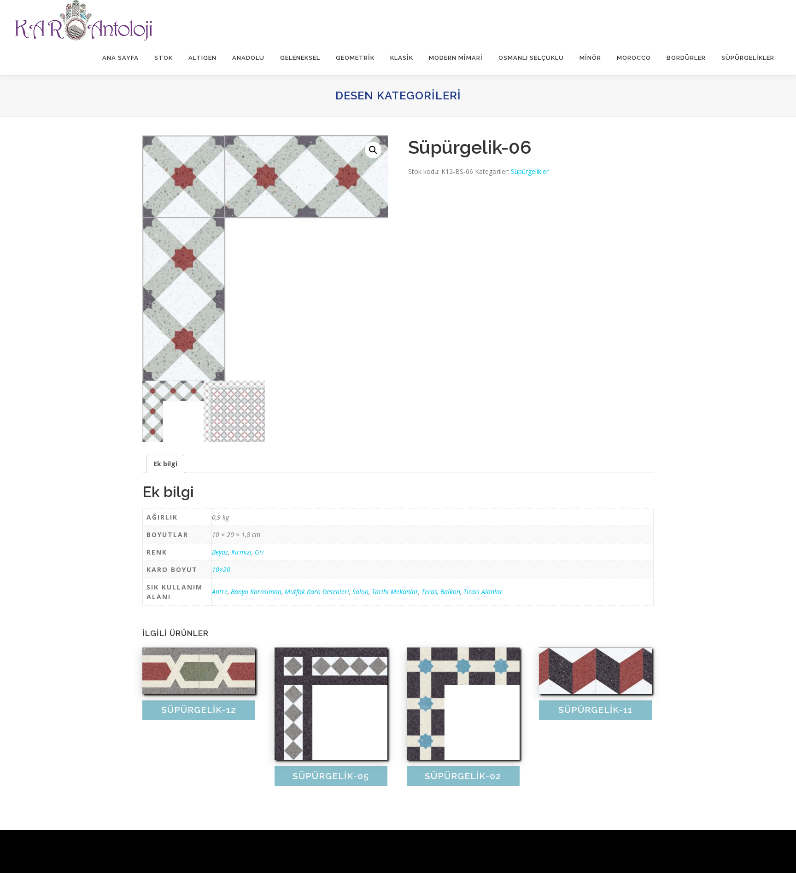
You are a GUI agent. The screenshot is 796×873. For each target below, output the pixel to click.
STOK (163, 57)
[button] (373, 150)
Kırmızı (241, 552)
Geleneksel (300, 57)
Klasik (401, 57)
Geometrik (355, 57)
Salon (360, 591)
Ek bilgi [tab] (165, 463)
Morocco (634, 57)
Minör (590, 57)
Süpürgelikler (747, 57)
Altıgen (202, 57)
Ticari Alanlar (483, 591)
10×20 (221, 569)
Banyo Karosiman (256, 591)
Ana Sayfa (120, 57)
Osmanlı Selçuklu (531, 57)
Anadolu (248, 57)
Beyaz (220, 552)
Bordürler (686, 57)
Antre (220, 591)
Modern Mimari (456, 57)
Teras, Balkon (440, 591)
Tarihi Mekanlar (395, 591)
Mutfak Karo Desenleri (317, 591)
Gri (259, 552)
